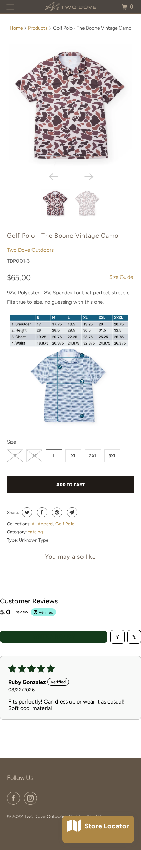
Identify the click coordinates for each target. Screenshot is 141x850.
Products (38, 28)
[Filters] (117, 637)
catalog (35, 531)
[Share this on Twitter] (26, 512)
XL (73, 455)
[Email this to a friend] (71, 512)
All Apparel (42, 523)
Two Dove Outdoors (30, 250)
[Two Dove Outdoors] (70, 6)
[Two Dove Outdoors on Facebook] (15, 798)
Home (16, 28)
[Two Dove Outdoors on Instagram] (32, 798)
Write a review (54, 636)
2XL (93, 455)
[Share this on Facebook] (41, 512)
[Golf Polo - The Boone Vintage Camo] (70, 106)
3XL (112, 455)
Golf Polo (65, 523)
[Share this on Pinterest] (56, 512)
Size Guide (121, 277)
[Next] (88, 176)
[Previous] (52, 176)
